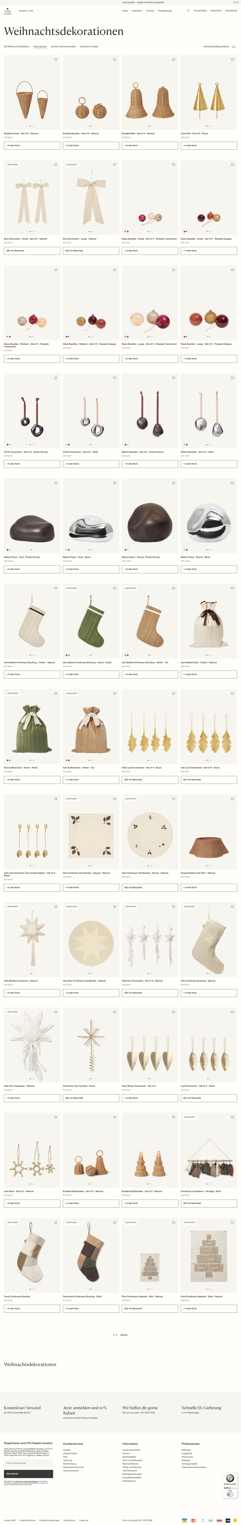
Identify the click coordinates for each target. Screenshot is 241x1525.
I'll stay (121, 783)
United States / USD (120, 757)
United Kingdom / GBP (120, 763)
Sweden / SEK (120, 773)
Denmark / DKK (120, 768)
